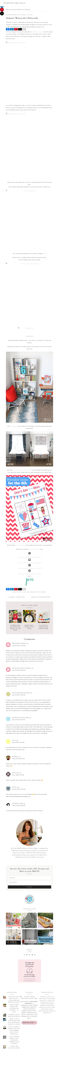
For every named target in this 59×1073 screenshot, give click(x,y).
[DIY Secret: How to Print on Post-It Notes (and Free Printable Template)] (13, 921)
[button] (56, 3)
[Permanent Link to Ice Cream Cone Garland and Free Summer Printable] (43, 622)
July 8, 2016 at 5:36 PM (18, 758)
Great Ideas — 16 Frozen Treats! (17, 597)
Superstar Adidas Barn (20, 717)
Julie (14, 740)
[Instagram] (32, 954)
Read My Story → (29, 1022)
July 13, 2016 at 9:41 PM (18, 719)
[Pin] (16, 29)
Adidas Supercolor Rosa (21, 692)
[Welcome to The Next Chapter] (29, 997)
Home (7, 9)
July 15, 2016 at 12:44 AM (19, 645)
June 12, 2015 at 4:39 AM (18, 789)
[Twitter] (27, 954)
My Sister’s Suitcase (37, 31)
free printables (12, 14)
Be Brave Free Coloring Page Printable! (40, 597)
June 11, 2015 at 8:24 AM (18, 805)
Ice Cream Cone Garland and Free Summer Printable (43, 626)
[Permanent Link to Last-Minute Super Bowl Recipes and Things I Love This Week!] (15, 622)
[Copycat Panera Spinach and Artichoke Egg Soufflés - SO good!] (45, 921)
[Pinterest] (30, 954)
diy (11, 9)
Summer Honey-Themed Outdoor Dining (29, 626)
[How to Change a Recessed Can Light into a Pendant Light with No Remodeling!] (13, 937)
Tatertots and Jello (14, 3)
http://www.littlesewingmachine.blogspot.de (18, 796)
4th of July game (20, 545)
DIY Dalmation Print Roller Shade (22, 470)
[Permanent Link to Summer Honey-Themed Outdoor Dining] (29, 622)
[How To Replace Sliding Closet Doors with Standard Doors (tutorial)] (30, 937)
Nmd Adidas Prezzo (19, 643)
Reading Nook (14, 426)
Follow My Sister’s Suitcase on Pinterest (29, 557)
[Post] (20, 29)
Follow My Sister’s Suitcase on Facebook (29, 568)
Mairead (15, 756)
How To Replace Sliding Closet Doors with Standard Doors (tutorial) (14, 1040)
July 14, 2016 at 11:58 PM (18, 695)
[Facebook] (24, 954)
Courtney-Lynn (17, 803)
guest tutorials (21, 14)
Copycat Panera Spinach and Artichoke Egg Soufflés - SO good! (14, 1008)
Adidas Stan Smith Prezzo (21, 668)
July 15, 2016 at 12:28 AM (19, 670)
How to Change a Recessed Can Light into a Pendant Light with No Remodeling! (14, 1030)
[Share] (8, 29)
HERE (44, 253)
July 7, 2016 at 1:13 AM (18, 775)
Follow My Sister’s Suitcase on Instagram (29, 562)
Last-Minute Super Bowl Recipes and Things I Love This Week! (15, 627)
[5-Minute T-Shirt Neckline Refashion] (29, 921)
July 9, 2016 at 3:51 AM (18, 742)
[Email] (24, 29)
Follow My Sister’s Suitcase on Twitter (29, 573)
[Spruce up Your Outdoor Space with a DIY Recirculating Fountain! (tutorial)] (45, 937)
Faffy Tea (15, 772)
